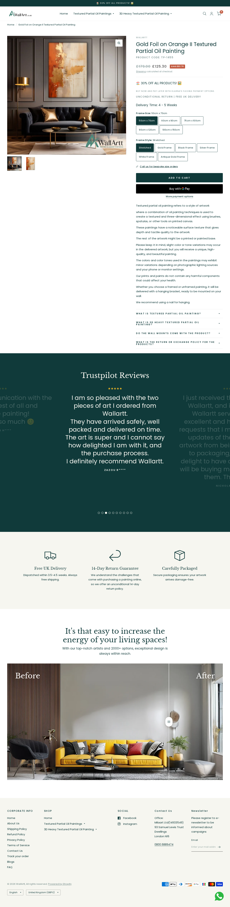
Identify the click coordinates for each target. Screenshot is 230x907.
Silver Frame (207, 147)
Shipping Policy (17, 829)
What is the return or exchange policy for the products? (175, 343)
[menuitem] (64, 14)
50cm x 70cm (147, 120)
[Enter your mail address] (219, 847)
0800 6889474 (164, 844)
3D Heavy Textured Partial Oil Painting (144, 13)
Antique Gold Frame (173, 157)
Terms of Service (18, 845)
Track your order (18, 856)
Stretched (145, 147)
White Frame (146, 157)
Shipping (141, 71)
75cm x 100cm (192, 120)
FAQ (9, 867)
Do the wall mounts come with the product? (173, 333)
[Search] (204, 13)
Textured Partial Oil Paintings (92, 13)
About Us (13, 823)
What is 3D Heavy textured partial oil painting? (167, 323)
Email (194, 840)
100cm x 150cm (171, 129)
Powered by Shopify (60, 884)
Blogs (10, 862)
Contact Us (15, 851)
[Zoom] (119, 43)
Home (64, 13)
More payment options (179, 196)
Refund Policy (16, 834)
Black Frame (185, 147)
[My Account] (211, 13)
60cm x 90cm (169, 120)
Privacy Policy (16, 840)
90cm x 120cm (147, 129)
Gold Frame (165, 147)
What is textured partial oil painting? (168, 313)
